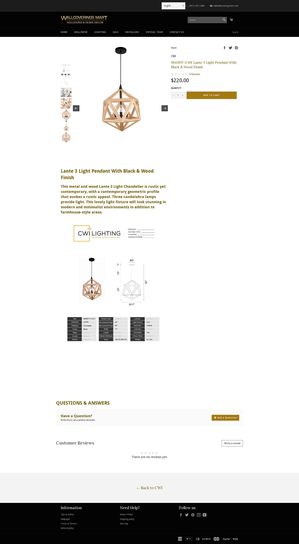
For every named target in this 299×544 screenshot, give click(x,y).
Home (64, 32)
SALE (115, 32)
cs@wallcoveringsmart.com (224, 6)
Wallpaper (80, 32)
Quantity (176, 88)
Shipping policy (127, 519)
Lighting (100, 32)
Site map (124, 523)
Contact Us (177, 32)
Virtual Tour (154, 32)
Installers (132, 32)
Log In (235, 32)
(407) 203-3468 (195, 6)
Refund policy (67, 528)
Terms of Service (68, 523)
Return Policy (126, 514)
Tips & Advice (67, 514)
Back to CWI (151, 487)
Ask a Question (227, 417)
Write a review (232, 443)
